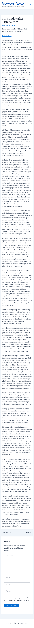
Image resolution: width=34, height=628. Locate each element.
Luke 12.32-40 (7, 36)
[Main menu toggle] (30, 4)
